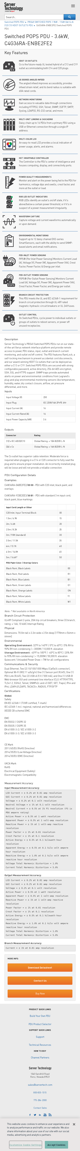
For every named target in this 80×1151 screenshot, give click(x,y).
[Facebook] (29, 1114)
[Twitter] (34, 1114)
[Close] (74, 1124)
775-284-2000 (40, 1100)
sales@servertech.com (40, 1084)
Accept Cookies (56, 1144)
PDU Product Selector (40, 1024)
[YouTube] (45, 1114)
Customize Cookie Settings (25, 1144)
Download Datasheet (40, 967)
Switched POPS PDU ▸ (16, 22)
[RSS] (50, 1114)
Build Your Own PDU (40, 1015)
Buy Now (40, 993)
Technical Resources (40, 1044)
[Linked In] (40, 1114)
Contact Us (40, 980)
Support (40, 1036)
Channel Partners (40, 1057)
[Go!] (70, 17)
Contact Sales (40, 1107)
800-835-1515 (40, 1092)
